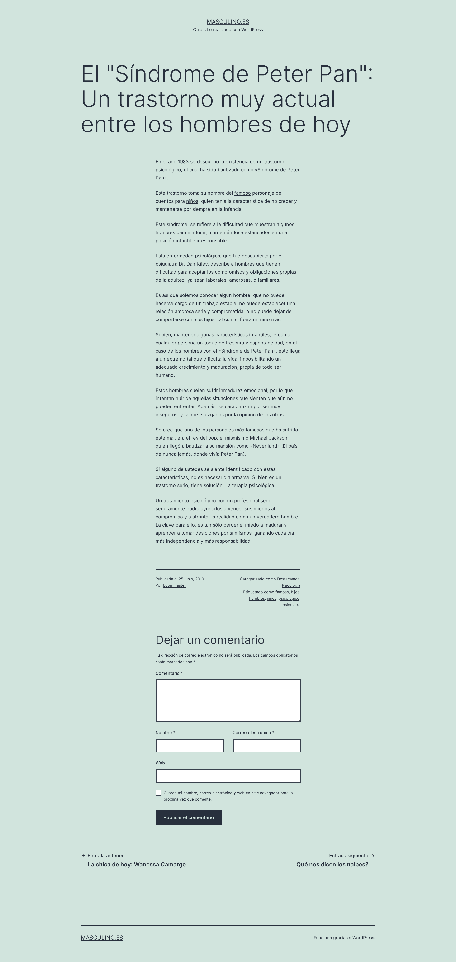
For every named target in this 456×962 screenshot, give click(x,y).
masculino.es (228, 21)
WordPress (363, 937)
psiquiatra (166, 264)
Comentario (169, 673)
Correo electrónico (253, 732)
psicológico (168, 170)
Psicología (291, 585)
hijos (209, 319)
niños (192, 201)
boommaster (174, 585)
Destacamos (288, 578)
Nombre (165, 732)
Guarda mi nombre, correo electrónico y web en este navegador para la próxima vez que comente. (228, 796)
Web (160, 762)
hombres (165, 232)
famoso (242, 193)
